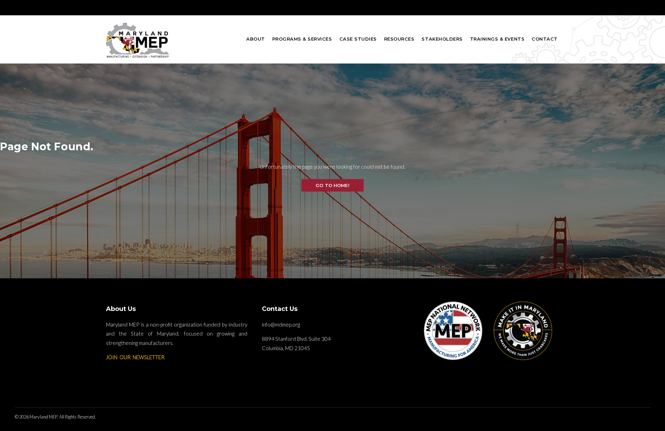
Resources (399, 39)
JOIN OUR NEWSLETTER (135, 357)
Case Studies (358, 39)
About (255, 39)
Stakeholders (442, 39)
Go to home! (332, 185)
